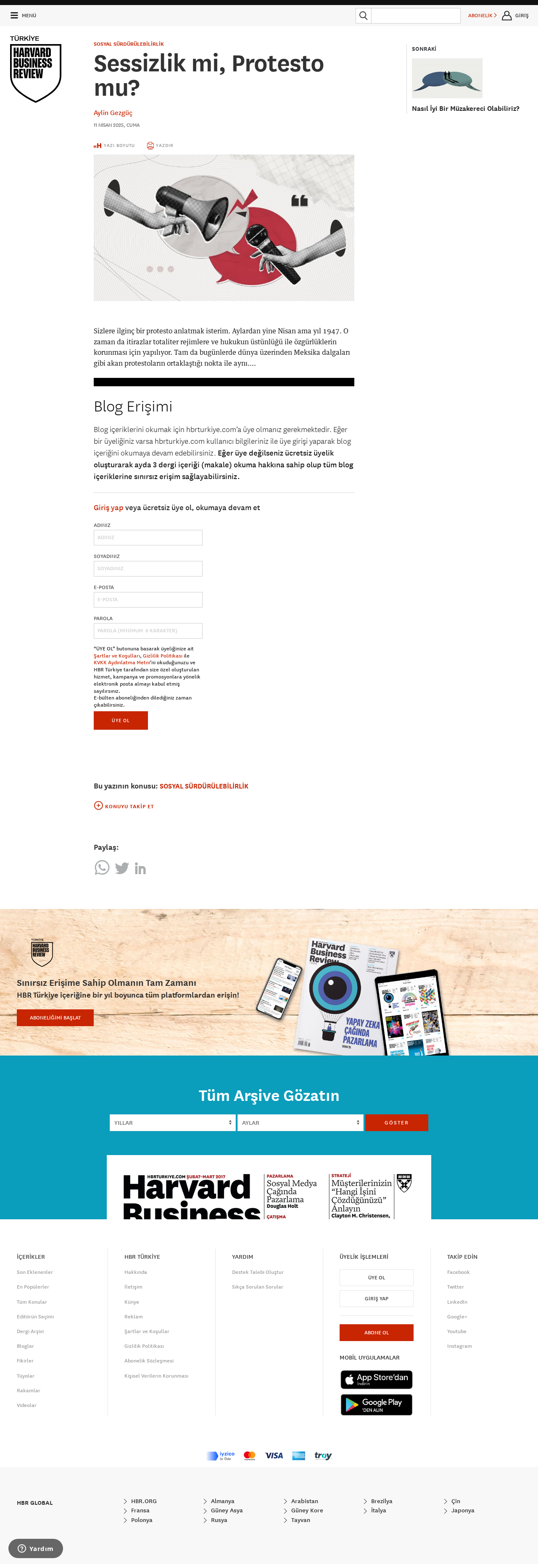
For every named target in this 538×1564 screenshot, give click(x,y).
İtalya (377, 1510)
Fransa (139, 1510)
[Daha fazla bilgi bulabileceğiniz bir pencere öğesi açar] (35, 1549)
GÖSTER (397, 1122)
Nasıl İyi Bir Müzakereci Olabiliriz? (466, 108)
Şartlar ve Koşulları (117, 655)
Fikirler (25, 1360)
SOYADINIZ (107, 556)
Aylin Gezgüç (113, 112)
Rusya (218, 1520)
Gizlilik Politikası (162, 655)
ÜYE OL (121, 720)
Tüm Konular (32, 1302)
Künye (131, 1302)
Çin (455, 1501)
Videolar (27, 1405)
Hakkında (135, 1272)
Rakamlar (28, 1390)
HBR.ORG (143, 1501)
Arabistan (304, 1501)
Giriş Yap (376, 1298)
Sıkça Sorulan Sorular (257, 1287)
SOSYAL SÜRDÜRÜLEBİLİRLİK (129, 44)
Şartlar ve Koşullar (146, 1331)
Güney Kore (306, 1510)
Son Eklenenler (35, 1272)
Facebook (458, 1272)
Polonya (141, 1520)
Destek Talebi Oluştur (258, 1272)
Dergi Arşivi (30, 1331)
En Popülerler (33, 1287)
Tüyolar (25, 1376)
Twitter (455, 1287)
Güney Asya (226, 1510)
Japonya (462, 1510)
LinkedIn (457, 1302)
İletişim (133, 1287)
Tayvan (300, 1520)
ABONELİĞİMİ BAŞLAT (55, 1017)
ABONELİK (481, 15)
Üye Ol (376, 1277)
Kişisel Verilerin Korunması (156, 1376)
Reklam (133, 1316)
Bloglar (25, 1346)
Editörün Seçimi (35, 1316)
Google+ (457, 1316)
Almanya (222, 1501)
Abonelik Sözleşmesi (149, 1360)
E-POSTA (104, 587)
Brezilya (381, 1501)
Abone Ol (376, 1332)
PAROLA (103, 618)
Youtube (457, 1331)
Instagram (459, 1346)
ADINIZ (102, 525)
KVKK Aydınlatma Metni (122, 662)
